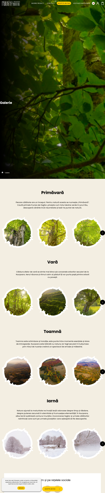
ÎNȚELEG (21, 488)
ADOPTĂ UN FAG (50, 489)
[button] (2, 232)
